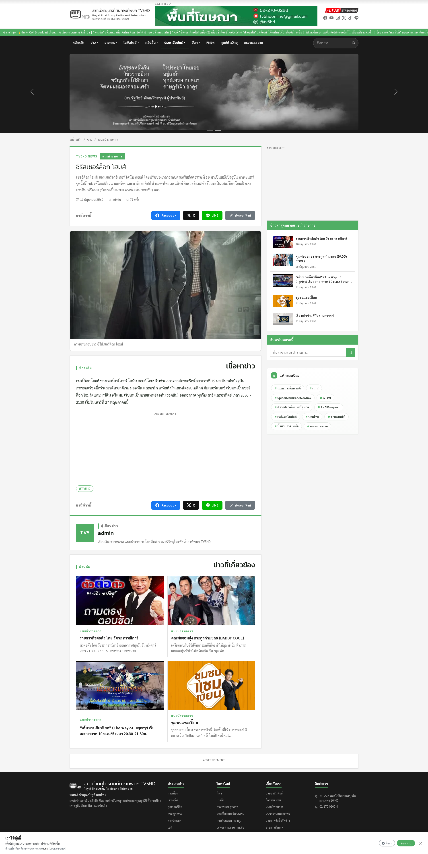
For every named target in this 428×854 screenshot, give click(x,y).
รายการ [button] (110, 42)
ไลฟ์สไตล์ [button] (129, 42)
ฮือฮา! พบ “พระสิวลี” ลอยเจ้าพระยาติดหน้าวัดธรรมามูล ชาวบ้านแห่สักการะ (378, 32)
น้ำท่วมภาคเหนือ (286, 426)
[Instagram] (338, 17)
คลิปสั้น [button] (150, 42)
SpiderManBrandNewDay (292, 398)
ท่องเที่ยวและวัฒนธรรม (230, 814)
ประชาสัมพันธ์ (274, 793)
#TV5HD (85, 488)
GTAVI (325, 398)
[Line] (356, 17)
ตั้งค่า (389, 843)
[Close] (421, 843)
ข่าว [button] (93, 42)
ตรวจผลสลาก (253, 42)
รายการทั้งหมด (274, 827)
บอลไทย (312, 417)
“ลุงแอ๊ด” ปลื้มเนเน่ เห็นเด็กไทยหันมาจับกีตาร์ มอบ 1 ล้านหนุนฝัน (88, 32)
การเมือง (173, 793)
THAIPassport (329, 407)
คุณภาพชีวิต (175, 807)
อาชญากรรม (175, 814)
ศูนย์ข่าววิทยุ (229, 42)
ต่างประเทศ (174, 820)
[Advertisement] (165, 448)
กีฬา (219, 793)
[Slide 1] (210, 130)
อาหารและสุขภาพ (228, 807)
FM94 (210, 42)
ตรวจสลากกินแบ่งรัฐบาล (291, 407)
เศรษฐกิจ (173, 800)
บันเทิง (220, 800)
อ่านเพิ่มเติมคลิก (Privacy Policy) (24, 848)
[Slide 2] (218, 130)
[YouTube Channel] (331, 17)
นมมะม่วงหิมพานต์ (287, 388)
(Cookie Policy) (57, 848)
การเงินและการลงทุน (229, 820)
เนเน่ (314, 388)
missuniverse (317, 426)
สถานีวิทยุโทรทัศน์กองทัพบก (121, 12)
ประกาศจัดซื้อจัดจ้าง (278, 820)
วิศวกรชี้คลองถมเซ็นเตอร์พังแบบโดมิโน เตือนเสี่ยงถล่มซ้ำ (296, 32)
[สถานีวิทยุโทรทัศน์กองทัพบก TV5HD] (80, 14)
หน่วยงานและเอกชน (278, 814)
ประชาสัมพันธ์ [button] (173, 42)
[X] (344, 17)
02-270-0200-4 (328, 806)
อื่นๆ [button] (195, 42)
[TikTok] (350, 17)
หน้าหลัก (78, 42)
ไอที (170, 827)
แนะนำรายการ (108, 139)
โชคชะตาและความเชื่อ (230, 827)
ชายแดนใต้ (336, 417)
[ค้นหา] (350, 352)
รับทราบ (406, 843)
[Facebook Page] (325, 17)
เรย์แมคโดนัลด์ (285, 417)
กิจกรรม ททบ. (274, 800)
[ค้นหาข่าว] (354, 43)
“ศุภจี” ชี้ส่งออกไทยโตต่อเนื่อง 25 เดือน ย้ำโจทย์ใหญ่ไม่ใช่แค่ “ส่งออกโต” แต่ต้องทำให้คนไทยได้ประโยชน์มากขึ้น (194, 32)
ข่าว (89, 139)
